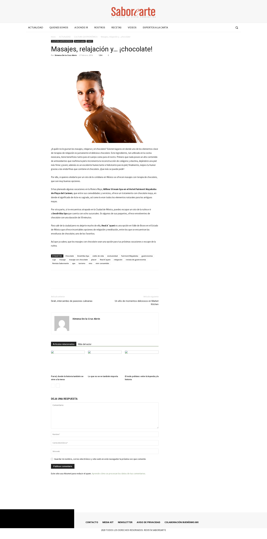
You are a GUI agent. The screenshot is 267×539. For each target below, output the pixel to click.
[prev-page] (53, 386)
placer (94, 259)
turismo (82, 263)
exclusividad (112, 256)
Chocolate (69, 256)
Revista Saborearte (60, 263)
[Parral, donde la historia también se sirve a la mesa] (68, 362)
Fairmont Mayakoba (129, 256)
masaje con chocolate (78, 259)
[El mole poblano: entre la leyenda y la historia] (142, 362)
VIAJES (89, 41)
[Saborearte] (133, 11)
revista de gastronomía (136, 259)
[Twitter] (224, 27)
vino (90, 263)
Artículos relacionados (63, 344)
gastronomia (147, 256)
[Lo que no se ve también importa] (105, 362)
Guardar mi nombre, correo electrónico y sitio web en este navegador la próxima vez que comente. (100, 459)
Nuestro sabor (80, 41)
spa (73, 263)
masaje (62, 259)
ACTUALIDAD (65, 36)
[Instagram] (218, 27)
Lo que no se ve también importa (103, 376)
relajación (118, 259)
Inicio (53, 36)
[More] (82, 62)
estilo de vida (98, 256)
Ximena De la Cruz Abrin (66, 55)
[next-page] (58, 386)
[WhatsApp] (75, 62)
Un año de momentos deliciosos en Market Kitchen (137, 303)
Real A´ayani (105, 259)
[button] (236, 27)
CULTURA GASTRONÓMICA (85, 36)
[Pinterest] (68, 62)
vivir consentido (102, 263)
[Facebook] (213, 27)
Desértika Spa (83, 256)
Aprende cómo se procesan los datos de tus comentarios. (119, 473)
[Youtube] (229, 27)
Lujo (54, 259)
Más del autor (84, 344)
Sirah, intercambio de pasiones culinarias (71, 301)
